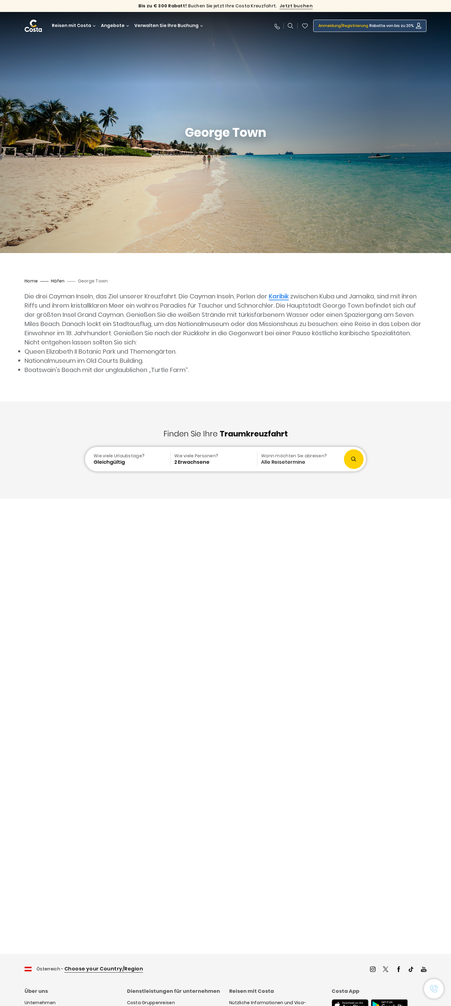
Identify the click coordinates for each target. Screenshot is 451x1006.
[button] (305, 26)
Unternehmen (40, 1003)
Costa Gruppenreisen (151, 1003)
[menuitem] (127, 459)
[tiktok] (411, 969)
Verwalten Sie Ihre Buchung (166, 26)
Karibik (279, 296)
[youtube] (423, 969)
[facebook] (398, 969)
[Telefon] (276, 25)
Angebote (113, 26)
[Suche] (290, 25)
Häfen (57, 281)
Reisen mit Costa (71, 26)
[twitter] (385, 969)
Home (31, 281)
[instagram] (373, 969)
